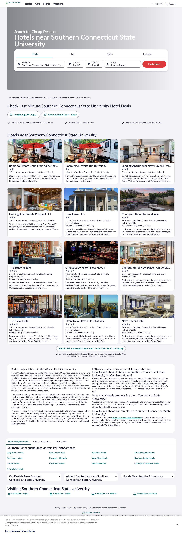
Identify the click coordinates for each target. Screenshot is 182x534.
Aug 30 (76, 65)
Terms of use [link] (66, 508)
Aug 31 (95, 65)
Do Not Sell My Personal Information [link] (103, 508)
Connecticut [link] (54, 97)
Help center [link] (77, 508)
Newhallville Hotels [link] (15, 469)
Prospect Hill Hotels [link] (58, 458)
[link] (28, 494)
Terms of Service (28, 531)
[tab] (34, 54)
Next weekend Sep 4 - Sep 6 (62, 115)
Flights (46, 4)
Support (158, 4)
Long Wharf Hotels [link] (15, 453)
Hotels (28, 4)
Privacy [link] (57, 508)
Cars (37, 4)
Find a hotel (154, 64)
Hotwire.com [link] (14, 97)
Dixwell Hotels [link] (13, 464)
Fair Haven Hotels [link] (14, 458)
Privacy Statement (12, 531)
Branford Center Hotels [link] (144, 458)
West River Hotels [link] (99, 458)
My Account (171, 4)
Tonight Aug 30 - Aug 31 (26, 115)
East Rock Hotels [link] (99, 453)
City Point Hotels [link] (56, 464)
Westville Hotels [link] (99, 464)
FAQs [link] (85, 508)
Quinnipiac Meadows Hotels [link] (146, 464)
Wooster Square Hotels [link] (144, 453)
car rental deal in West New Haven (126, 418)
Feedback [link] (122, 508)
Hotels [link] (23, 97)
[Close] (177, 524)
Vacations (58, 4)
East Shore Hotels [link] (57, 453)
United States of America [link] (38, 97)
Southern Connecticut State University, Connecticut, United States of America (43, 65)
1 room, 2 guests (119, 65)
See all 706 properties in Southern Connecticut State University (91, 348)
